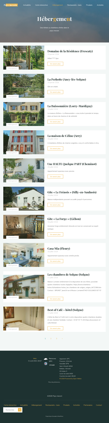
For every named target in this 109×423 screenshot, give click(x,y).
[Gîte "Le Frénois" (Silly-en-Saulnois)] (23, 199)
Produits (66, 405)
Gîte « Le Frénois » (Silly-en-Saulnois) (71, 192)
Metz (35, 358)
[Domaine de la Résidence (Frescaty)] (23, 58)
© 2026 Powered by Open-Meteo (71, 378)
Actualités (24, 405)
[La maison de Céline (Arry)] (23, 142)
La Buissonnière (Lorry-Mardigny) (69, 106)
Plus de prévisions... (54, 381)
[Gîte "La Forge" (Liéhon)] (23, 227)
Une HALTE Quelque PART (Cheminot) (72, 164)
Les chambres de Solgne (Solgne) (68, 274)
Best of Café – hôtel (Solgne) (65, 310)
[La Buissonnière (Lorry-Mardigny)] (23, 114)
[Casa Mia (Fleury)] (23, 255)
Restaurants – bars (52, 405)
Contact (99, 405)
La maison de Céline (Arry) (64, 136)
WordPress (60, 416)
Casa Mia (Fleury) (58, 248)
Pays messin (10, 5)
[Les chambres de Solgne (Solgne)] (23, 287)
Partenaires (88, 405)
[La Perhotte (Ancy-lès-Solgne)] (23, 86)
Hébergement (12, 68)
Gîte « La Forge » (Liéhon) (64, 219)
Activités (76, 405)
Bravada (54, 416)
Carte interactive (10, 405)
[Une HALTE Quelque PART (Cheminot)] (23, 170)
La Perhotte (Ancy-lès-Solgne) (66, 79)
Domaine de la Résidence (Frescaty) (70, 51)
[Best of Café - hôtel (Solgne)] (23, 318)
